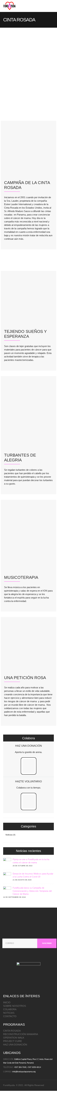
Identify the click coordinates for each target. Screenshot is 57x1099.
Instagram (36, 986)
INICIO (6, 1002)
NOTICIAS (8, 1012)
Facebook (20, 986)
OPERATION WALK (13, 1037)
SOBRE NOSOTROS (14, 1006)
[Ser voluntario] (28, 803)
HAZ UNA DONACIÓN (15, 1044)
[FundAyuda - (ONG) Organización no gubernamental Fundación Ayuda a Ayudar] (9, 6)
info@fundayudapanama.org (24, 1072)
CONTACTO (9, 1016)
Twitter (28, 986)
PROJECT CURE (12, 1041)
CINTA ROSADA (12, 1030)
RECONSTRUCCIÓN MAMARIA (20, 1034)
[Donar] (28, 768)
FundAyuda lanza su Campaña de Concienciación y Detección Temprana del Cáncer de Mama (32, 891)
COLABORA (9, 1009)
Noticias (9, 835)
